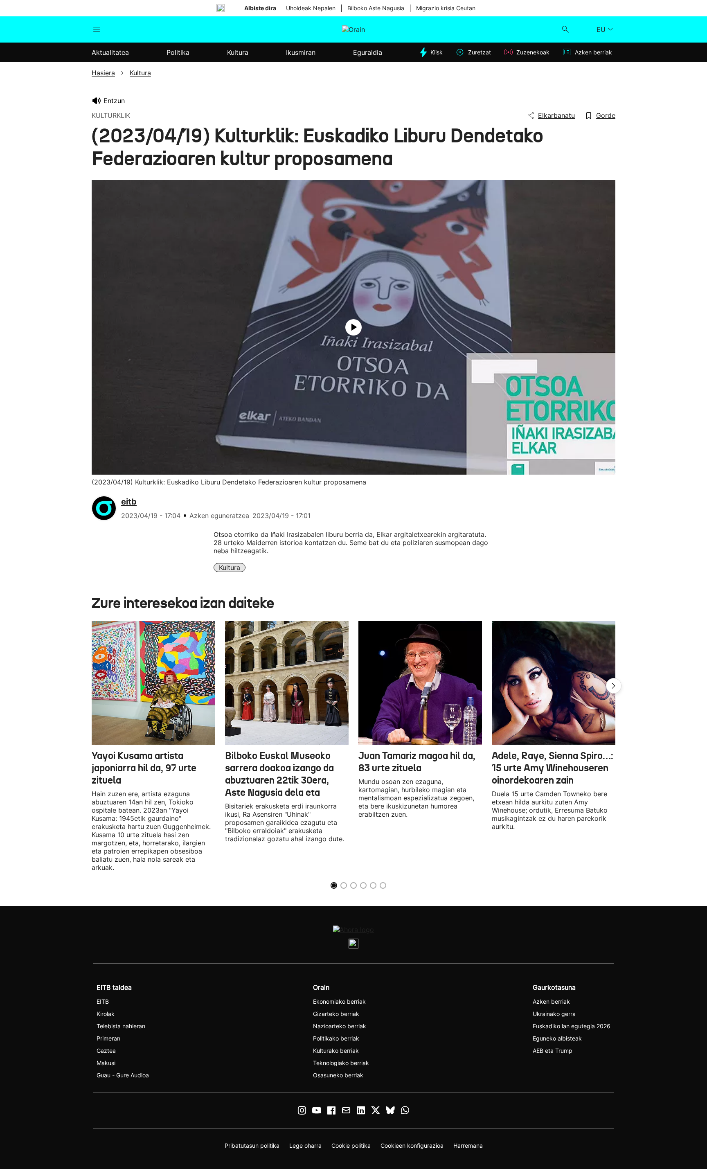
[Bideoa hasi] (353, 327)
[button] (613, 686)
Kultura (229, 567)
